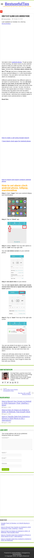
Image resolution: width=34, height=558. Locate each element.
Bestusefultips (7, 19)
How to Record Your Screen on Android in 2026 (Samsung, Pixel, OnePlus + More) (16, 403)
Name (4, 452)
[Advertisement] (17, 43)
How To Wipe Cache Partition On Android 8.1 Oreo (10, 389)
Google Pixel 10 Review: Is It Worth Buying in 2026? (15, 523)
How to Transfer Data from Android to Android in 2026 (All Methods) (16, 539)
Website (4, 463)
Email (4, 458)
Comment (5, 438)
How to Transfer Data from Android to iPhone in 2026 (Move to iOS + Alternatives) (16, 418)
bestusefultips (16, 553)
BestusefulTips (17, 4)
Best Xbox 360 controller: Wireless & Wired (24, 393)
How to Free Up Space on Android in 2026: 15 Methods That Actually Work (16, 411)
